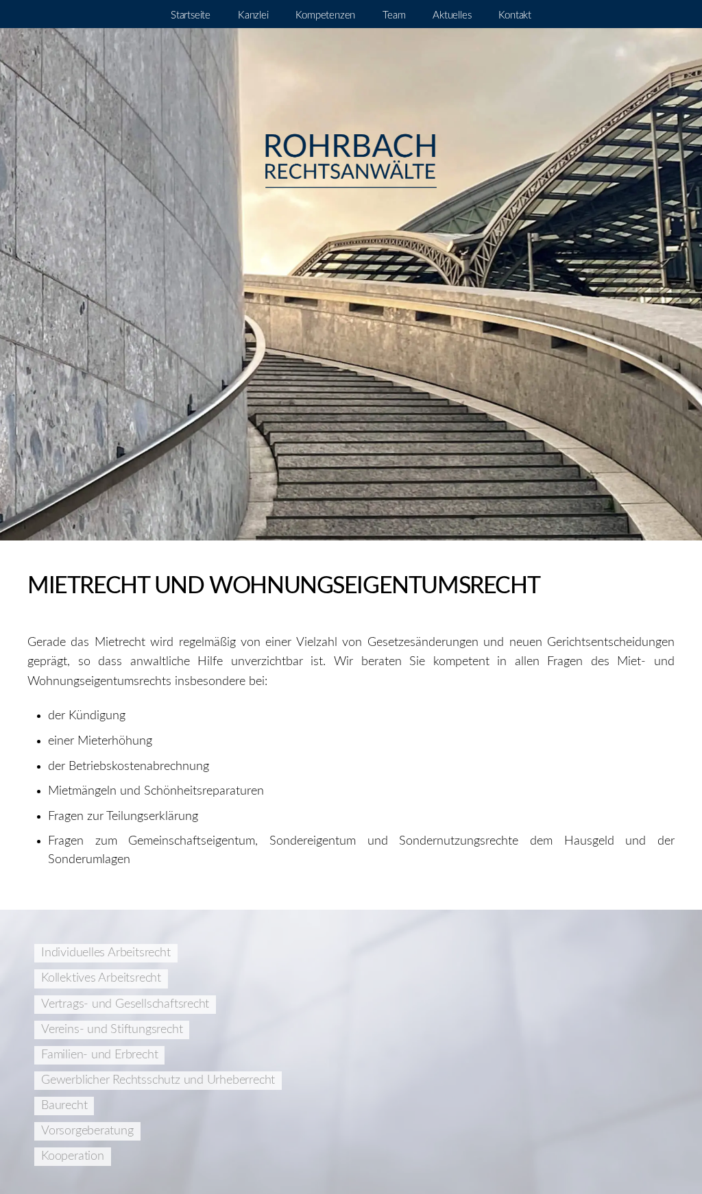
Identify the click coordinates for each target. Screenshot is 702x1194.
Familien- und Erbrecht (99, 1055)
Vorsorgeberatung (87, 1131)
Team (394, 15)
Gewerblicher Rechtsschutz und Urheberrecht (158, 1080)
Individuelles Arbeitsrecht (106, 953)
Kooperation (72, 1156)
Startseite (190, 15)
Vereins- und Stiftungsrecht (111, 1029)
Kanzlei (253, 15)
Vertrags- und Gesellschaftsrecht (125, 1004)
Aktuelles (452, 15)
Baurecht (64, 1105)
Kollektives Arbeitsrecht (101, 978)
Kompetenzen (325, 15)
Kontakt (514, 15)
